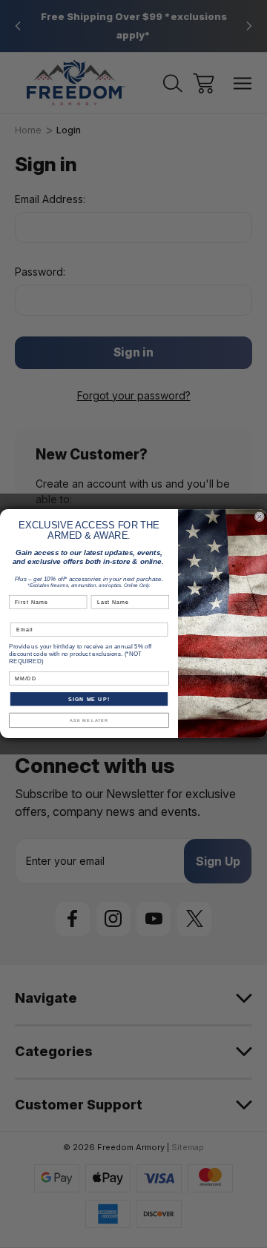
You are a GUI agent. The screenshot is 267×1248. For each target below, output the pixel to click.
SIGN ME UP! (89, 700)
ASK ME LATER (89, 720)
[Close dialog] (259, 517)
